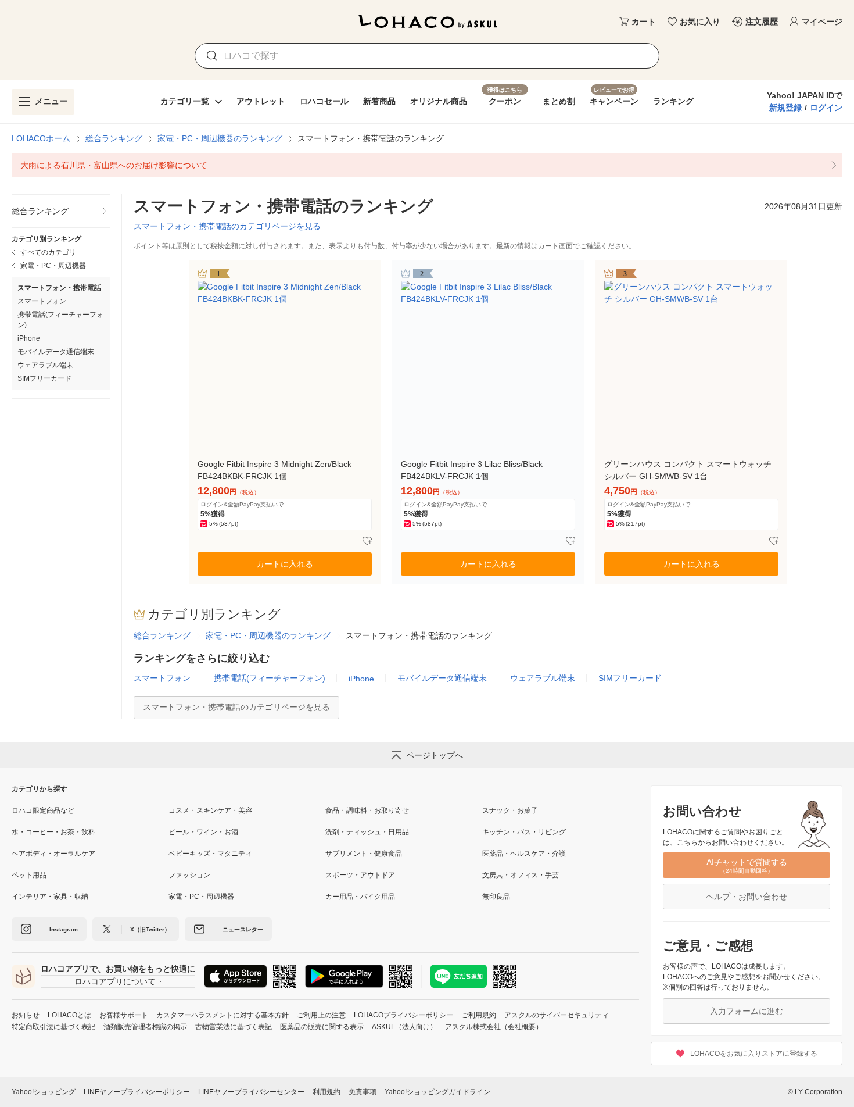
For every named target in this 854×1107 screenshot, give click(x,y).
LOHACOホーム (41, 138)
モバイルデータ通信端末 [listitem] (55, 352)
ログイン (826, 107)
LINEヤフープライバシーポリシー (137, 1091)
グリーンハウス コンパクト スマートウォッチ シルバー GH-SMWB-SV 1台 (688, 470)
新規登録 (785, 107)
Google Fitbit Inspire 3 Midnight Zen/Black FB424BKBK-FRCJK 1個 (274, 470)
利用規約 (326, 1091)
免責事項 (362, 1091)
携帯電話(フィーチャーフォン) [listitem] (60, 319)
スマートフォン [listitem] (41, 301)
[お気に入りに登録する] (367, 541)
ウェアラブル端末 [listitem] (45, 365)
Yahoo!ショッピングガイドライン (437, 1091)
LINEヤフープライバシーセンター (251, 1091)
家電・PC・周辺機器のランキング (219, 138)
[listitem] (427, 165)
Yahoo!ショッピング (44, 1091)
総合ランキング (113, 138)
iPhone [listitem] (28, 338)
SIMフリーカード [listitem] (44, 378)
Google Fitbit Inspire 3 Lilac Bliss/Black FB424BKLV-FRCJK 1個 (472, 470)
